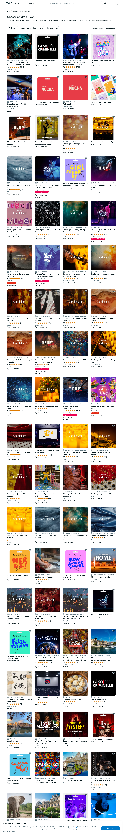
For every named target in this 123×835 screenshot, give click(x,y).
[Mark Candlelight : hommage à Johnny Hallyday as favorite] (113, 333)
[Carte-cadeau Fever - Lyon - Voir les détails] (103, 87)
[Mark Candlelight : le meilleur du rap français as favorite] (30, 508)
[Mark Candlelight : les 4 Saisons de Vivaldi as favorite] (113, 425)
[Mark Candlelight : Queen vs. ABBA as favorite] (113, 467)
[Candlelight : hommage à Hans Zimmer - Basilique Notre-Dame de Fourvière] (19, 168)
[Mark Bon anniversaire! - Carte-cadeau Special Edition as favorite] (86, 550)
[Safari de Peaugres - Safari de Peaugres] (19, 805)
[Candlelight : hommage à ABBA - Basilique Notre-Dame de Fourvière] (103, 519)
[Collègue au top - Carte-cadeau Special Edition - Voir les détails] (19, 764)
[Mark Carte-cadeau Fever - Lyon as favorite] (113, 77)
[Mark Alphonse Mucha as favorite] (86, 77)
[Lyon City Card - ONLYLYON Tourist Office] (19, 724)
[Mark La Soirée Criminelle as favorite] (113, 672)
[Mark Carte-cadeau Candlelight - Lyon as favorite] (113, 117)
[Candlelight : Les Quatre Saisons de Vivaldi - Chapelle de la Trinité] (19, 302)
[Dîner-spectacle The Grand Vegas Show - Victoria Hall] (75, 477)
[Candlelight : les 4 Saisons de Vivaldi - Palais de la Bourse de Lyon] (103, 436)
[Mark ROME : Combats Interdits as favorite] (113, 550)
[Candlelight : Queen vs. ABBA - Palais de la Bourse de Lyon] (103, 477)
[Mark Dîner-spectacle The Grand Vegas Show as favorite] (86, 467)
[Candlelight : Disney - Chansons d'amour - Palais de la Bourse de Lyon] (103, 389)
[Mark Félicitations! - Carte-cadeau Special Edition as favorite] (30, 631)
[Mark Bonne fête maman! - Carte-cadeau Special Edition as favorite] (58, 117)
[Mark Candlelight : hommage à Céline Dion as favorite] (86, 117)
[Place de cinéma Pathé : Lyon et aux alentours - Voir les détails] (47, 436)
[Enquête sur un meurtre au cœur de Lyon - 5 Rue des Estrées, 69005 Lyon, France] (75, 724)
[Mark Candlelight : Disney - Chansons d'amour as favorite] (113, 379)
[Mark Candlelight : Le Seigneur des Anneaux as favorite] (30, 247)
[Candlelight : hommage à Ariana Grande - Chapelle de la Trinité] (19, 213)
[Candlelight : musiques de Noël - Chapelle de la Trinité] (47, 389)
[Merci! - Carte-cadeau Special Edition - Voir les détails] (19, 560)
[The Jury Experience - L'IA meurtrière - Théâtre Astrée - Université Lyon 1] (75, 389)
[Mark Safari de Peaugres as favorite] (30, 795)
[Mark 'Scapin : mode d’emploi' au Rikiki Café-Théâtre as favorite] (30, 672)
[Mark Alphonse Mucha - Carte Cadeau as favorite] (58, 77)
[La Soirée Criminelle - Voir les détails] (103, 683)
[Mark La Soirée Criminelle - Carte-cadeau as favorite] (58, 35)
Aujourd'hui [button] (25, 28)
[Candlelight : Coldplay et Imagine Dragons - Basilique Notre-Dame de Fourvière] (75, 213)
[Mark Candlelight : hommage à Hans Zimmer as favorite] (30, 158)
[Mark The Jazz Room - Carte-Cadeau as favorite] (113, 714)
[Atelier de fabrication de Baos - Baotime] (75, 683)
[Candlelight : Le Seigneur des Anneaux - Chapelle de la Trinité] (19, 257)
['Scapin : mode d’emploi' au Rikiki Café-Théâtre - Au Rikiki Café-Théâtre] (19, 683)
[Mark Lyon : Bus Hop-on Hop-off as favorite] (86, 753)
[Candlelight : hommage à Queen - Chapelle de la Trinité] (19, 436)
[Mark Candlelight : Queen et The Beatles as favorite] (30, 467)
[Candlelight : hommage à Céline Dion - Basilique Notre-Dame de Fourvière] (19, 389)
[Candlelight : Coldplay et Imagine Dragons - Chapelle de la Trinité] (103, 257)
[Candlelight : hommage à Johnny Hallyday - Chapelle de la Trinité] (103, 343)
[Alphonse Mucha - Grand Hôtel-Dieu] (75, 87)
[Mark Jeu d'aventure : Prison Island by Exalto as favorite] (113, 753)
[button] (22, 11)
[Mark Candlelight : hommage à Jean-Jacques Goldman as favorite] (86, 247)
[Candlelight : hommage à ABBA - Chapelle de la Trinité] (75, 343)
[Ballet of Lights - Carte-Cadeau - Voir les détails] (103, 600)
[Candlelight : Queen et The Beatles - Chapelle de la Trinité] (19, 477)
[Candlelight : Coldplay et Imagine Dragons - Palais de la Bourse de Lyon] (75, 519)
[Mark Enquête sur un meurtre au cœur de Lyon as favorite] (86, 714)
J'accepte (110, 828)
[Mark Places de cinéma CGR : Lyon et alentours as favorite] (58, 672)
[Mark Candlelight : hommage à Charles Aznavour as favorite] (58, 291)
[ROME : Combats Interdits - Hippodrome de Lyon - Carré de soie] (103, 560)
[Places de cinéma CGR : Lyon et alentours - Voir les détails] (47, 683)
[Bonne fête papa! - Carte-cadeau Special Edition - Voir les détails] (75, 805)
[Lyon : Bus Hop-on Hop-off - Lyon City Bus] (75, 764)
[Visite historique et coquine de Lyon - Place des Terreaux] (47, 805)
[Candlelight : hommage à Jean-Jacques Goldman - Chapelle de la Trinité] (19, 600)
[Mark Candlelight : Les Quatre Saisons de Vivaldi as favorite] (30, 291)
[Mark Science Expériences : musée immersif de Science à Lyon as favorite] (86, 35)
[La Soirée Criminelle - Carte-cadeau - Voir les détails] (47, 46)
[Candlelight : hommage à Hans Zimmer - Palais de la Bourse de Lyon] (47, 519)
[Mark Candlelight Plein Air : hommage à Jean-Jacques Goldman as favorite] (86, 589)
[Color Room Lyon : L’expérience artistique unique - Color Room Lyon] (47, 477)
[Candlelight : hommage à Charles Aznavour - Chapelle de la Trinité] (47, 302)
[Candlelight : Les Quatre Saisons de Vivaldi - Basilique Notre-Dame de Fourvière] (75, 302)
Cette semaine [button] (52, 28)
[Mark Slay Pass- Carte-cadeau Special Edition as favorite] (113, 35)
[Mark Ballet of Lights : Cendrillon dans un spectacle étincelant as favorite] (58, 158)
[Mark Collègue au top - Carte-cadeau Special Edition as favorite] (30, 753)
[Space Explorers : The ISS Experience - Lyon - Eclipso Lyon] (19, 87)
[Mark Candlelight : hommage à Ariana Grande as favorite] (30, 203)
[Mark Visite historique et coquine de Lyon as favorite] (58, 795)
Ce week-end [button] (38, 28)
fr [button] (108, 3)
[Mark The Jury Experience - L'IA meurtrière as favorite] (86, 379)
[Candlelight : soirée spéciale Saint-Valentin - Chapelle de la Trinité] (47, 600)
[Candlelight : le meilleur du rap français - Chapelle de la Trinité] (19, 519)
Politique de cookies (81, 828)
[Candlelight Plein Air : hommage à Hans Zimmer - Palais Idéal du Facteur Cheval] (19, 343)
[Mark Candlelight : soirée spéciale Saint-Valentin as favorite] (58, 589)
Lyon (8, 11)
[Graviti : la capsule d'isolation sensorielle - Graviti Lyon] (103, 805)
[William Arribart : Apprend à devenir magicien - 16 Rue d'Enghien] (47, 724)
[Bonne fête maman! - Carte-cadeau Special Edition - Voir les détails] (47, 127)
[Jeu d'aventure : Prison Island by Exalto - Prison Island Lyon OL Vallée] (103, 764)
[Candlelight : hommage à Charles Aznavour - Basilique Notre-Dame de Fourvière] (75, 436)
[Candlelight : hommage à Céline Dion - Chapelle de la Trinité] (75, 127)
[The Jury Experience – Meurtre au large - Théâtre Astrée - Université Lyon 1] (103, 168)
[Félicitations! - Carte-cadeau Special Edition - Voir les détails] (19, 641)
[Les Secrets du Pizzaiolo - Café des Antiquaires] (47, 560)
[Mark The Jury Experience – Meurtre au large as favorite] (113, 158)
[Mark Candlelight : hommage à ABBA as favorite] (86, 333)
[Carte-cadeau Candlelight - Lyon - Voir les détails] (103, 127)
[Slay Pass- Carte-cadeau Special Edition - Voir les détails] (103, 46)
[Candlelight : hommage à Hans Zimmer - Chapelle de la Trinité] (103, 302)
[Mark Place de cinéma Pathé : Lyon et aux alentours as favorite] (58, 425)
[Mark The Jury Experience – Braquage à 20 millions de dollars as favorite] (58, 333)
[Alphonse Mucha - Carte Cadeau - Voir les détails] (47, 87)
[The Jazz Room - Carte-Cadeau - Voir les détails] (103, 724)
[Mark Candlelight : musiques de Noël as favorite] (58, 379)
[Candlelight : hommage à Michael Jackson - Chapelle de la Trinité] (47, 213)
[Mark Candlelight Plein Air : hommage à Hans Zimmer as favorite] (30, 333)
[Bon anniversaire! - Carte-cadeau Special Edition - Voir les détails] (75, 560)
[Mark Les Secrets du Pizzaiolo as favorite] (58, 550)
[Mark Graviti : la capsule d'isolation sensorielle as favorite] (113, 795)
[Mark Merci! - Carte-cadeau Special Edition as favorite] (30, 550)
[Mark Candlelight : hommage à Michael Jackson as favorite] (58, 203)
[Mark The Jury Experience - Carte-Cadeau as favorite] (30, 117)
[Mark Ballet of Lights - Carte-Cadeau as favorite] (113, 589)
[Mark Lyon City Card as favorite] (30, 714)
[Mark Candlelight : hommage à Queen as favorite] (30, 425)
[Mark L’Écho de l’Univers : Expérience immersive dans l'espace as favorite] (58, 631)
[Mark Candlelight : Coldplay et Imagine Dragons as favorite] (86, 203)
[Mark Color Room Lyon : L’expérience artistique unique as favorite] (58, 467)
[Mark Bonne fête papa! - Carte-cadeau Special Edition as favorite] (86, 795)
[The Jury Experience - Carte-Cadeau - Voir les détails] (19, 127)
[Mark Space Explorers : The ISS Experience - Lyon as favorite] (30, 77)
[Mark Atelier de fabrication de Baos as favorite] (86, 672)
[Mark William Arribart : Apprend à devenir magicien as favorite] (58, 714)
